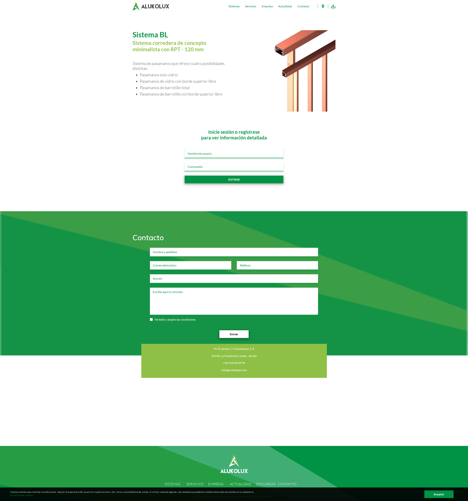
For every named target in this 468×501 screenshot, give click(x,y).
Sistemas (234, 6)
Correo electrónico (161, 262)
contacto (287, 484)
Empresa (267, 6)
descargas (266, 484)
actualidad (240, 484)
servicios (195, 484)
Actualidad (285, 6)
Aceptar (439, 494)
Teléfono (243, 262)
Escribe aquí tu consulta (163, 289)
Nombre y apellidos (161, 249)
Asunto (155, 275)
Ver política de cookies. (21, 495)
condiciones (188, 319)
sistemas (172, 484)
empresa (215, 484)
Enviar (234, 334)
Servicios (250, 6)
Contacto (303, 6)
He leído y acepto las (175, 319)
